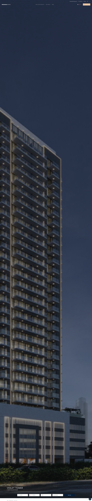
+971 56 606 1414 (80, 1)
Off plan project (11, 500)
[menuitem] (73, 1)
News (53, 4)
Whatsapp (85, 1)
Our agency (48, 4)
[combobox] (30, 495)
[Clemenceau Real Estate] (6, 4)
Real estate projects (40, 4)
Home (7, 500)
